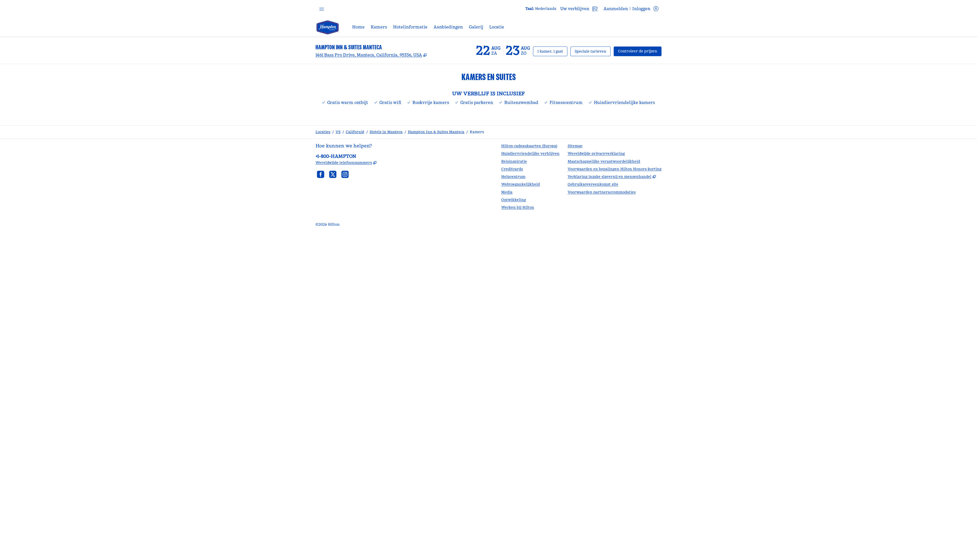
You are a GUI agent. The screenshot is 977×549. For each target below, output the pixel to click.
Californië (355, 132)
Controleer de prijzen (640, 51)
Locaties (322, 132)
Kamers (477, 132)
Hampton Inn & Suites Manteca (436, 132)
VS (338, 132)
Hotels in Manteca (386, 132)
